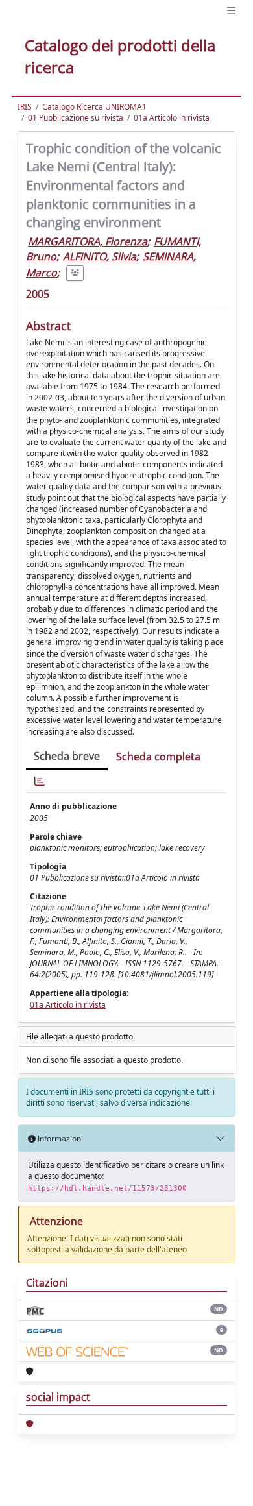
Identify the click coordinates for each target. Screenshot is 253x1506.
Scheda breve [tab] (67, 756)
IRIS (25, 106)
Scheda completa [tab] (158, 756)
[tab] (39, 782)
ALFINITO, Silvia (99, 256)
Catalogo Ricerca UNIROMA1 (94, 106)
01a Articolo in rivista (172, 117)
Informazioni (59, 1138)
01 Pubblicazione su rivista (75, 117)
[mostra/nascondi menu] (231, 11)
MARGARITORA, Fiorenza (87, 241)
